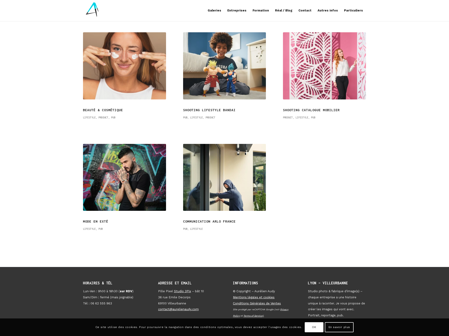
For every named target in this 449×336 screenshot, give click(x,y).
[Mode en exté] (124, 177)
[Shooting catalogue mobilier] (324, 65)
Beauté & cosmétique (103, 110)
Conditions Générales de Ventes (257, 303)
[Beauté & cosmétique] (124, 65)
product (103, 117)
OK (314, 327)
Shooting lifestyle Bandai (209, 110)
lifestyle (89, 117)
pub (113, 117)
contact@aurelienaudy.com (178, 309)
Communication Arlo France (209, 221)
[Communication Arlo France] (224, 177)
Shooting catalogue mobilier (311, 110)
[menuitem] (214, 10)
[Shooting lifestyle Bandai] (224, 65)
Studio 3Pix (182, 291)
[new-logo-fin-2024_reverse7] (92, 10)
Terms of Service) (253, 315)
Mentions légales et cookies (254, 297)
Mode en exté (95, 221)
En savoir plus (339, 327)
